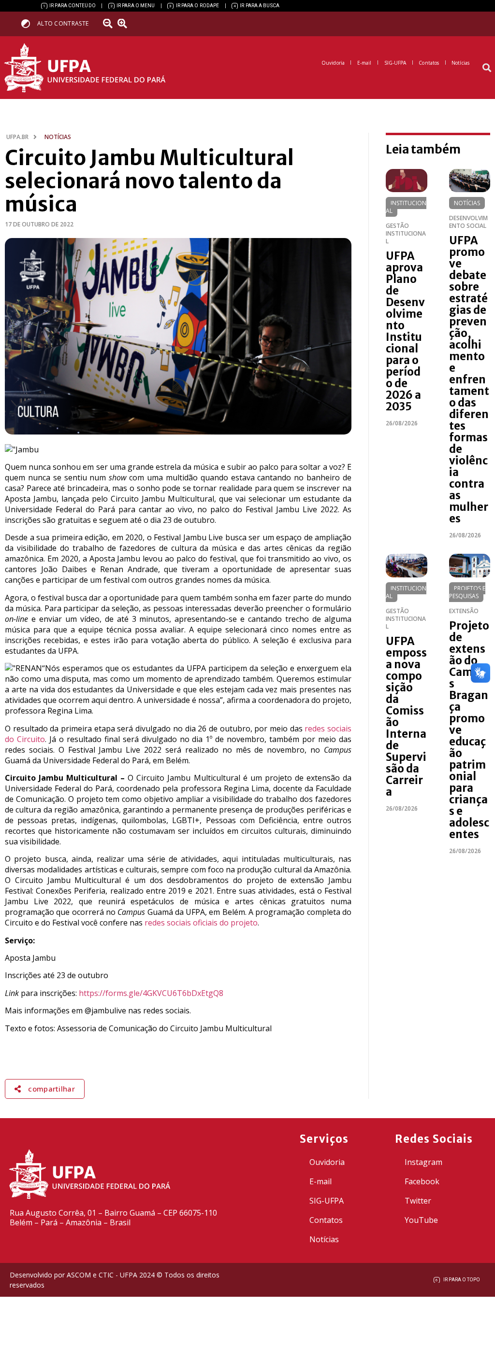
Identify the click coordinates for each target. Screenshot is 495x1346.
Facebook (422, 1181)
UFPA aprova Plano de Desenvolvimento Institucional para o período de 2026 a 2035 (405, 331)
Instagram (423, 1162)
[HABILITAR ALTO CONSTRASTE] (28, 23)
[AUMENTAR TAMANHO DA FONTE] (125, 23)
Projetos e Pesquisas (467, 592)
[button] (487, 68)
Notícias (467, 203)
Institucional (406, 207)
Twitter (418, 1200)
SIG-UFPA (326, 1200)
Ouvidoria (327, 1162)
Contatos (326, 1220)
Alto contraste (62, 23)
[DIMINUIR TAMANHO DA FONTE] (109, 23)
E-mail (320, 1181)
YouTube (421, 1220)
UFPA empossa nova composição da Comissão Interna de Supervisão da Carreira (406, 716)
